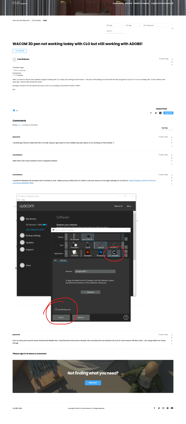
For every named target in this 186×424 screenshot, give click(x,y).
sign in (20, 125)
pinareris (16, 137)
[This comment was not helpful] (171, 142)
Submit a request (141, 3)
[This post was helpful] (172, 59)
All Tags (109, 25)
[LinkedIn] (160, 114)
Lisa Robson (23, 59)
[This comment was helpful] (171, 137)
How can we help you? (21, 20)
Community (118, 3)
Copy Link (168, 113)
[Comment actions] (171, 146)
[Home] (20, 3)
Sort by (165, 128)
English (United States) (161, 3)
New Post (93, 383)
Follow (21, 51)
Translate (19, 75)
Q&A (45, 20)
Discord (128, 3)
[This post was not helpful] (172, 64)
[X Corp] (155, 114)
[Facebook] (150, 114)
